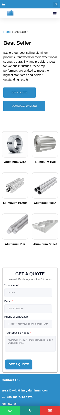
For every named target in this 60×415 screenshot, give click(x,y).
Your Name (11, 285)
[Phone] (30, 410)
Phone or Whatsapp (17, 316)
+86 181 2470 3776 (19, 397)
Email (8, 301)
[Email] (50, 410)
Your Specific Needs (18, 332)
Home (7, 31)
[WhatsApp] (10, 410)
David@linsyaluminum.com (28, 390)
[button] (55, 4)
